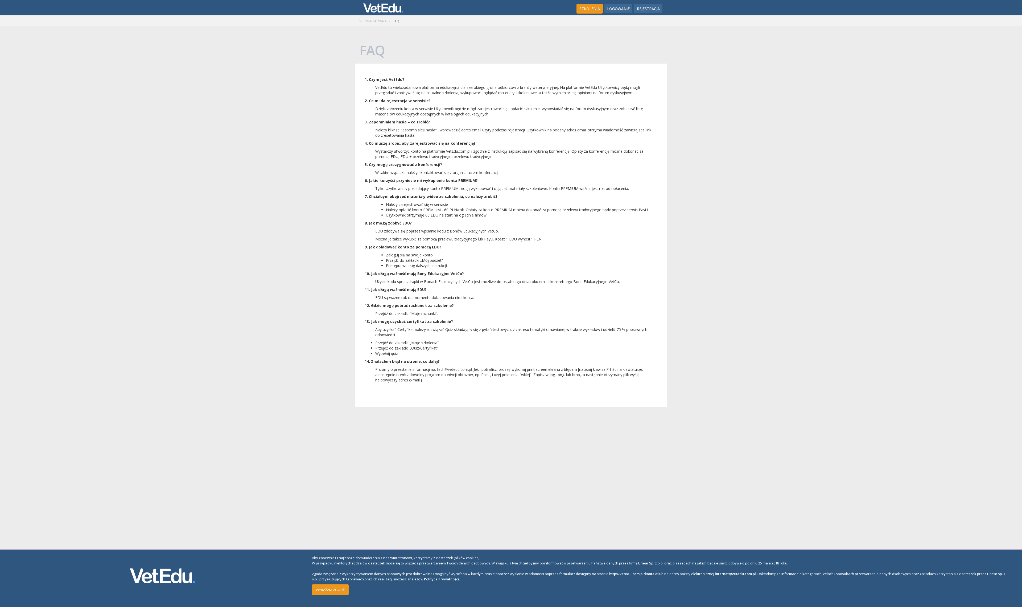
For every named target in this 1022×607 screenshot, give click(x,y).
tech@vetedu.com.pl (454, 369)
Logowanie (618, 8)
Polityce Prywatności (441, 579)
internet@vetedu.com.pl (735, 573)
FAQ (396, 21)
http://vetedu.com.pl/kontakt (633, 573)
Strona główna (373, 21)
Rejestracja (648, 8)
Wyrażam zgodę (330, 589)
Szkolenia (589, 8)
